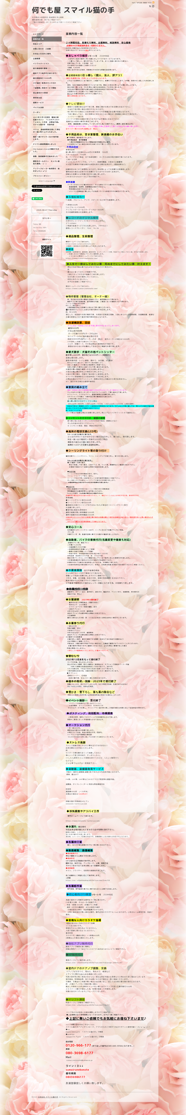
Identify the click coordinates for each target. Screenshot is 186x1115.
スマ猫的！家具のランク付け (44, 83)
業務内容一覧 (38, 39)
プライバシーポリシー (42, 176)
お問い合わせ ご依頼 (42, 49)
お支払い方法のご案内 (42, 54)
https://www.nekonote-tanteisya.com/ (83, 821)
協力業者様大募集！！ (42, 68)
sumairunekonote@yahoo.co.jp (79, 1060)
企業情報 (36, 58)
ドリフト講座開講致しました (44, 144)
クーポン (36, 112)
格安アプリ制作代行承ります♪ (45, 73)
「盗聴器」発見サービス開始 (44, 88)
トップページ (38, 34)
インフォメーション (41, 63)
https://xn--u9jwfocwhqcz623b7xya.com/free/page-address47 (94, 962)
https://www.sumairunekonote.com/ (80, 244)
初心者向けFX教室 (40, 93)
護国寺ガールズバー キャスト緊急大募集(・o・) (46, 162)
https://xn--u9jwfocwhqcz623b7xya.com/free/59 (88, 880)
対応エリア (37, 44)
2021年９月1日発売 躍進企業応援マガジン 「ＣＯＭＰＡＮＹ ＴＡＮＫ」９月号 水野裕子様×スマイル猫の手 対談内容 (46, 121)
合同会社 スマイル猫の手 (48, 1097)
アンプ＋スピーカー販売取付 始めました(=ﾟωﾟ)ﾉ (46, 169)
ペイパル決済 (38, 107)
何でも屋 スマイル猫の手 (73, 10)
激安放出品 (37, 98)
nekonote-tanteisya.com (76, 804)
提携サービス (38, 102)
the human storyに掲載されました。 (46, 150)
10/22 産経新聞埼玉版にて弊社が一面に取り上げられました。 (46, 130)
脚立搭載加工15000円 (42, 78)
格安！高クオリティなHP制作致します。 (46, 138)
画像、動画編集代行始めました (45, 156)
